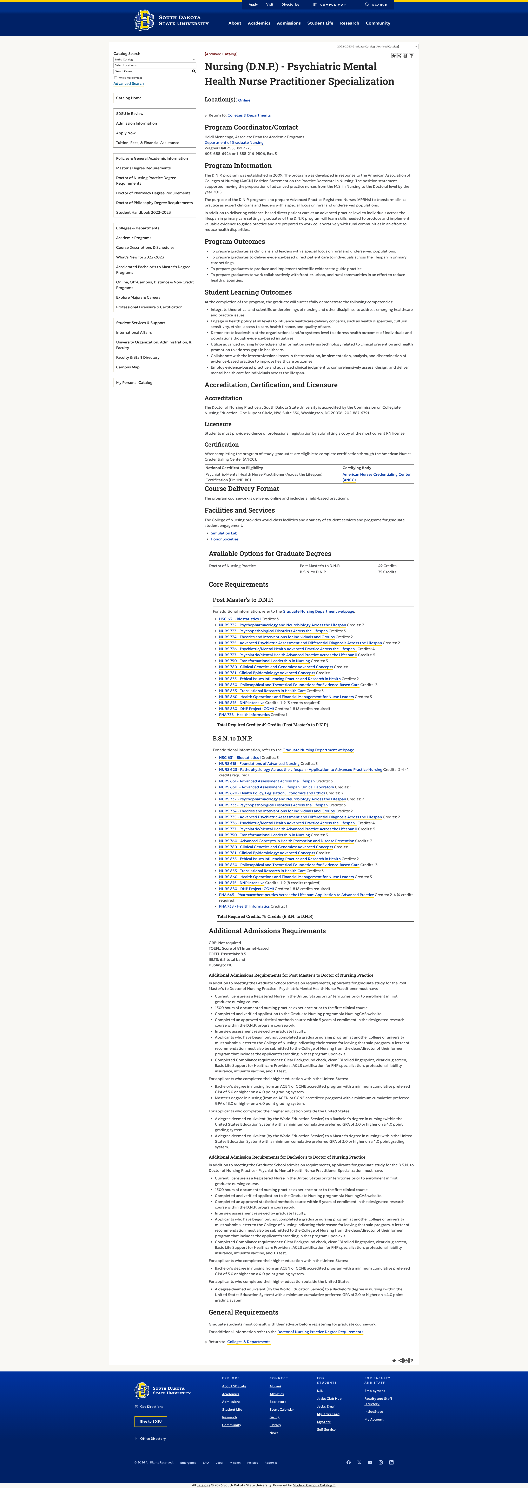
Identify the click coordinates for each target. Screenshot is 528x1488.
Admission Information (136, 123)
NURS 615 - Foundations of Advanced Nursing (259, 763)
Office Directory (153, 1438)
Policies (252, 1462)
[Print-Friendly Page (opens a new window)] (405, 55)
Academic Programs (133, 237)
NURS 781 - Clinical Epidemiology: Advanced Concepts (267, 672)
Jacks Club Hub (329, 1398)
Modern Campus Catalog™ (314, 1485)
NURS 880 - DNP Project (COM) (246, 708)
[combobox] (377, 46)
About (235, 23)
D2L (320, 1391)
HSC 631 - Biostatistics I (240, 619)
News (274, 1433)
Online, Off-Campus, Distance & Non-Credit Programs (155, 285)
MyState (324, 1422)
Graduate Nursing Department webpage (318, 611)
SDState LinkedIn (391, 1462)
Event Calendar (282, 1409)
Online (244, 100)
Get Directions (151, 1406)
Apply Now (126, 133)
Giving (275, 1417)
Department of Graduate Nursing (234, 142)
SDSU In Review (129, 113)
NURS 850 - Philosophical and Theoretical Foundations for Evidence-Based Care (289, 684)
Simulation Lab (224, 533)
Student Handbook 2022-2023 (143, 212)
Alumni (275, 1386)
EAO (206, 1462)
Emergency (188, 1462)
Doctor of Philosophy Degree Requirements (154, 202)
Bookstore (278, 1402)
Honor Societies (225, 539)
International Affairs (134, 332)
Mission (235, 1462)
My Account (374, 1419)
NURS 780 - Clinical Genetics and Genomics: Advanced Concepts (276, 666)
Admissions (289, 23)
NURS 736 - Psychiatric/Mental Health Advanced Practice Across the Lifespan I (288, 648)
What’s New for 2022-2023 (140, 257)
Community (378, 23)
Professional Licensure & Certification (149, 307)
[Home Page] (171, 30)
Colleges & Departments (137, 228)
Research (349, 23)
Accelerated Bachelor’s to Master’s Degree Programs (153, 269)
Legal (219, 1462)
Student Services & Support (140, 322)
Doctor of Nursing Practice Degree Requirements (146, 180)
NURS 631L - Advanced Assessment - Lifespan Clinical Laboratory (276, 787)
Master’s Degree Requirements (143, 168)
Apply (253, 4)
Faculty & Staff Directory (138, 357)
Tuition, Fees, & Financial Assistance (147, 142)
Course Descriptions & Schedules (145, 247)
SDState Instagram (381, 1462)
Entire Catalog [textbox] (124, 59)
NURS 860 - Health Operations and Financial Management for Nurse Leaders (286, 696)
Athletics (277, 1394)
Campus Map (333, 5)
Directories (290, 4)
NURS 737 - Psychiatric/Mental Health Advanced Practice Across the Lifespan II (288, 654)
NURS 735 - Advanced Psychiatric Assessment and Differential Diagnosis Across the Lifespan (300, 642)
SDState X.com (359, 1462)
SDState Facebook (348, 1462)
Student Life (320, 23)
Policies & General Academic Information (152, 158)
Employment (374, 1391)
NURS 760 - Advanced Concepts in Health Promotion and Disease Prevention (286, 840)
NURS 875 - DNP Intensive (241, 702)
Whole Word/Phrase (130, 77)
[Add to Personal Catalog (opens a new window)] (393, 55)
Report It (271, 1462)
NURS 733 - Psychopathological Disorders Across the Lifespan (273, 630)
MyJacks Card (328, 1414)
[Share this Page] (399, 55)
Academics (259, 23)
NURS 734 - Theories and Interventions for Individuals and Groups (277, 636)
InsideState (373, 1411)
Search (380, 4)
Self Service (326, 1429)
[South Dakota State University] (162, 1398)
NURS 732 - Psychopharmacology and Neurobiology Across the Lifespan (282, 625)
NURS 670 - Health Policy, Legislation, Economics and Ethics (272, 793)
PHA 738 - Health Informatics (244, 714)
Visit (269, 4)
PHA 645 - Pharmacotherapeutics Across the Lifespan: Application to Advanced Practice (296, 894)
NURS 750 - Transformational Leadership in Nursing (264, 660)
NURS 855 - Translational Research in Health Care (262, 690)
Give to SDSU (151, 1421)
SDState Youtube (370, 1462)
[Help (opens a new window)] (411, 55)
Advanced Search (128, 83)
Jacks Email (326, 1406)
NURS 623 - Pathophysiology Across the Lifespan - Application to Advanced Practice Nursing (300, 769)
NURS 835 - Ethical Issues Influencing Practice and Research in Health (280, 678)
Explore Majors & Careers (138, 297)
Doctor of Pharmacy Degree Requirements (153, 193)
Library (275, 1425)
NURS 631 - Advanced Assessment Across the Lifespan (267, 781)
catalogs (203, 1485)
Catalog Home (128, 98)
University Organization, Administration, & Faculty (154, 345)
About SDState (234, 1386)
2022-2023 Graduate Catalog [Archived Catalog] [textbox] (368, 46)
